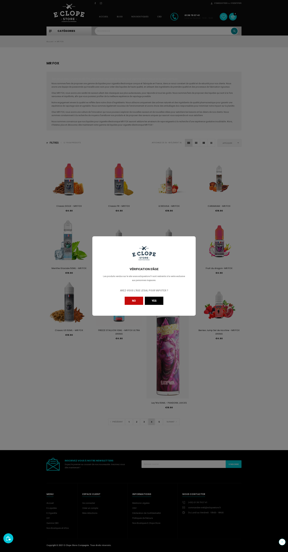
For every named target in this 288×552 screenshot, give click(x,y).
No (134, 300)
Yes (154, 300)
